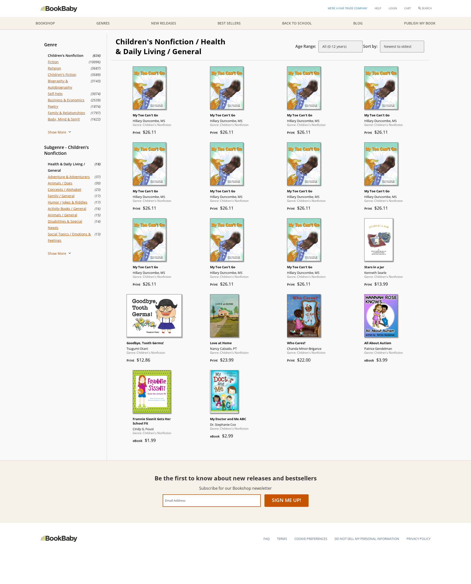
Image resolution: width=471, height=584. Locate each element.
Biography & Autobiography (60, 84)
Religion (54, 68)
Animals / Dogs (60, 183)
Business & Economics (66, 100)
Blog (358, 23)
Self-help (55, 93)
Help (378, 8)
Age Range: (305, 46)
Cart (407, 8)
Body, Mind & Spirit (64, 119)
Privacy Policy (418, 538)
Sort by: (370, 46)
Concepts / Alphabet (64, 189)
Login (393, 8)
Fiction (53, 62)
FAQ (266, 538)
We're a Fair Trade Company (347, 8)
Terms (282, 538)
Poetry (53, 106)
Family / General (61, 196)
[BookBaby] (63, 8)
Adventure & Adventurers (69, 176)
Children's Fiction (62, 74)
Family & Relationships (66, 112)
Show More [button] (57, 132)
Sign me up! (286, 500)
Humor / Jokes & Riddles (67, 202)
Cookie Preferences (310, 538)
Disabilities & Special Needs (65, 224)
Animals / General (62, 215)
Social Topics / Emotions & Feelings (69, 237)
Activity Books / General (67, 208)
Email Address (175, 500)
